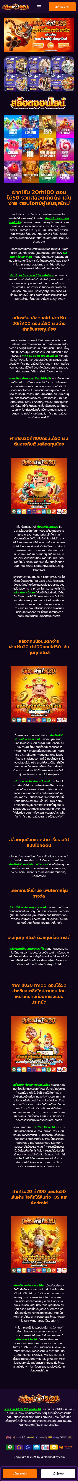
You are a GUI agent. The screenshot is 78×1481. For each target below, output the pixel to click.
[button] (39, 6)
